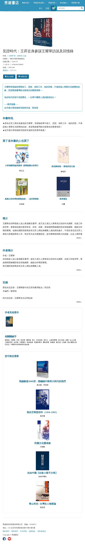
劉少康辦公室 (72, 342)
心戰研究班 (9, 342)
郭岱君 (23, 340)
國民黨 (28, 340)
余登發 (16, 342)
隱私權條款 (42, 531)
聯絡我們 (14, 531)
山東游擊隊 (53, 340)
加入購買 (10, 76)
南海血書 (30, 342)
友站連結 (63, 3)
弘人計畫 (73, 340)
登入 (40, 8)
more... (79, 238)
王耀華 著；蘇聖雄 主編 (17, 56)
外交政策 (39, 340)
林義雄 (52, 342)
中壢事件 (22, 342)
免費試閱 (23, 76)
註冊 (47, 8)
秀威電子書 (75, 3)
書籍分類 (25, 3)
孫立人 (46, 340)
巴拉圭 (7, 344)
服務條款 (32, 531)
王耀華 (13, 340)
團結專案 (46, 342)
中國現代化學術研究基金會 (20, 344)
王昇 (17, 340)
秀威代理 (51, 3)
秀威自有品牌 (39, 3)
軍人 (33, 340)
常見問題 (23, 531)
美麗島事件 (38, 342)
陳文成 (58, 342)
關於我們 (6, 531)
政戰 (67, 340)
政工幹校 (61, 340)
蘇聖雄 (7, 340)
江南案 (64, 342)
